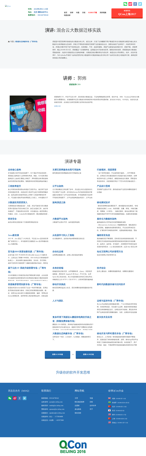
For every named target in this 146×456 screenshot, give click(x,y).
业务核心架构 (14, 169)
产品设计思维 (103, 186)
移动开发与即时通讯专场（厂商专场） (115, 333)
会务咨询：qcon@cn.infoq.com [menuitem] (52, 402)
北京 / (119, 406)
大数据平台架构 (60, 219)
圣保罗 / (120, 402)
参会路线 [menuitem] (78, 409)
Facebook (135, 4)
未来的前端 (57, 268)
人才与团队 (57, 300)
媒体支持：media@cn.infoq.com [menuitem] (52, 405)
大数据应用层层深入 (17, 202)
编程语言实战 (103, 235)
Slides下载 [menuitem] (92, 12)
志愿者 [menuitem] (77, 405)
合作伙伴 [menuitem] (93, 405)
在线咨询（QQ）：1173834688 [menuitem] (52, 416)
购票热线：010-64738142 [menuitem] (50, 398)
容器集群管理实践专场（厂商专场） (25, 284)
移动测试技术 (103, 202)
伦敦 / (119, 398)
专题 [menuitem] (77, 12)
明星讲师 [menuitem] (67, 15)
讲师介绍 (57, 106)
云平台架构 (57, 186)
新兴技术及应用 (104, 317)
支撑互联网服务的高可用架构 (66, 169)
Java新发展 (13, 235)
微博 (130, 4)
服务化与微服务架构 (106, 219)
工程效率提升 (14, 186)
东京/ (118, 410)
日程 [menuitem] (83, 12)
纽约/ (119, 415)
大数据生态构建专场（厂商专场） (27, 41)
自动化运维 (57, 251)
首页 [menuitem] (65, 12)
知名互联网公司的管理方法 (110, 251)
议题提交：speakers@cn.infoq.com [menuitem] (53, 413)
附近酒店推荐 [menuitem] (79, 402)
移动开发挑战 (58, 284)
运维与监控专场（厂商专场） (111, 300)
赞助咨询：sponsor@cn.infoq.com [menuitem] (52, 409)
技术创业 (101, 268)
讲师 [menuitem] (71, 12)
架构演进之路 (58, 202)
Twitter (140, 4)
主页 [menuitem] (76, 398)
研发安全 (12, 219)
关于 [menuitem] (91, 409)
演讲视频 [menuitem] (103, 12)
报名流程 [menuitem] (78, 413)
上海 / (119, 418)
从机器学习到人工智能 (63, 235)
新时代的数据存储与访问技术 (111, 284)
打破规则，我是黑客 (106, 169)
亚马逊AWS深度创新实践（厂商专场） (26, 251)
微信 (125, 4)
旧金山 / (120, 422)
